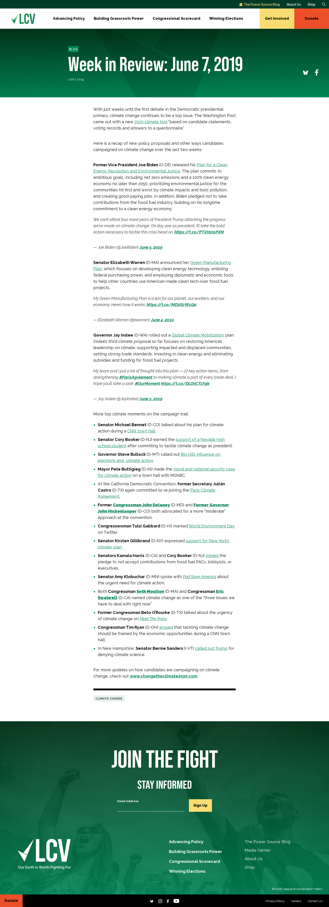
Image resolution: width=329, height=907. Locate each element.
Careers (296, 901)
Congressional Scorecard (176, 18)
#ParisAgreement (135, 377)
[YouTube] (176, 900)
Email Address (128, 801)
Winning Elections (226, 18)
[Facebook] (168, 900)
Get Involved (277, 18)
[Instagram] (160, 900)
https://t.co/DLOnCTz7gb (185, 383)
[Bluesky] (152, 900)
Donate (311, 18)
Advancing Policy (69, 18)
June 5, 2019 (150, 247)
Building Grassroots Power (119, 18)
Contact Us (315, 901)
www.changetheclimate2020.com (163, 676)
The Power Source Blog (262, 4)
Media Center (258, 850)
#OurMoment (147, 383)
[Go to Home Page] (23, 18)
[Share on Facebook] (316, 72)
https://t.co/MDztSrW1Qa (171, 304)
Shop (311, 4)
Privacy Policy (275, 901)
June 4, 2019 (162, 319)
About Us (294, 4)
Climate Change (109, 698)
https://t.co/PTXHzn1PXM (199, 232)
